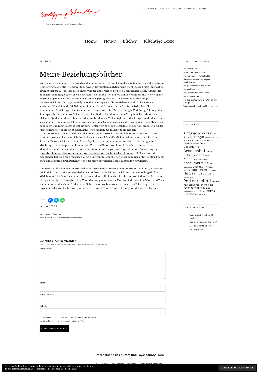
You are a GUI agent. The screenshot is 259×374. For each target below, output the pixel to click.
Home (91, 41)
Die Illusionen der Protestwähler (196, 76)
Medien (202, 167)
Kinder (188, 159)
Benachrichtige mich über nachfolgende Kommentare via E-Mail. (69, 317)
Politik (215, 181)
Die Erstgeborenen (191, 69)
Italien (207, 155)
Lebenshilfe (187, 167)
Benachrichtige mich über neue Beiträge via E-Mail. (64, 321)
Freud (203, 143)
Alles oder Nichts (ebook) (200, 226)
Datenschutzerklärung (184, 9)
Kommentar (46, 249)
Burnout (187, 140)
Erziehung (208, 140)
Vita (142, 9)
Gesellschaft (195, 150)
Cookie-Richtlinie (69, 369)
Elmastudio (157, 363)
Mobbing (186, 170)
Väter (196, 194)
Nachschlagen (212, 170)
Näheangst (65, 218)
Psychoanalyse (191, 184)
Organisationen (208, 174)
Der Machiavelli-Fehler (192, 89)
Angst (200, 137)
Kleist (196, 159)
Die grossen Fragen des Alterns (196, 86)
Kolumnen (46, 61)
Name (43, 283)
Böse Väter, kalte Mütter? (194, 72)
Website (43, 306)
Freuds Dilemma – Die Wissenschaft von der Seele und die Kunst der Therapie (87, 153)
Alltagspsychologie (197, 133)
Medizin (209, 167)
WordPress (132, 363)
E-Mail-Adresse (47, 294)
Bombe (216, 137)
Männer (202, 169)
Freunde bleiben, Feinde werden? (203, 222)
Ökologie (202, 194)
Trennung (188, 193)
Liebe (57, 218)
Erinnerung (198, 140)
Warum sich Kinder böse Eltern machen (200, 106)
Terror (202, 191)
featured (196, 144)
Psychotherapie (192, 187)
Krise (209, 163)
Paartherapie (188, 177)
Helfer (210, 151)
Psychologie (206, 184)
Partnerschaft (76, 218)
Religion (206, 188)
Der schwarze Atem (191, 96)
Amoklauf (189, 137)
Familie (187, 143)
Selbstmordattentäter (191, 191)
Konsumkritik (194, 163)
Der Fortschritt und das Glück (196, 93)
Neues (110, 41)
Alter (214, 133)
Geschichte (191, 146)
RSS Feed (202, 9)
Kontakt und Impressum (158, 9)
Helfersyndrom (193, 155)
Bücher (130, 41)
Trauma (210, 190)
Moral (194, 169)
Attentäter (208, 137)
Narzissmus (192, 173)
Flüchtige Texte (159, 41)
